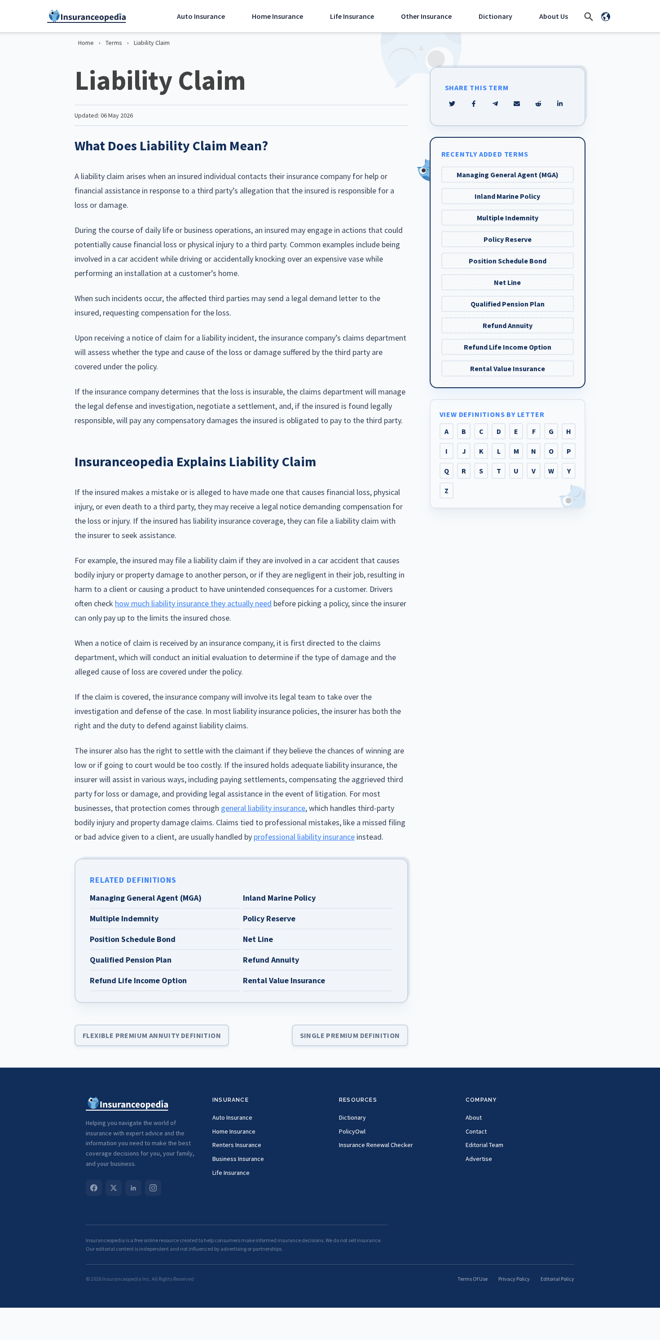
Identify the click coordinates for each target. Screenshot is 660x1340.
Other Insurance (426, 16)
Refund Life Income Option (507, 346)
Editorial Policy (557, 1278)
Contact (476, 1131)
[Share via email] (517, 103)
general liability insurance (263, 808)
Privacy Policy (514, 1278)
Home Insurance (277, 16)
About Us (553, 16)
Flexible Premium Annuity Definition (152, 1035)
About (474, 1117)
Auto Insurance (201, 16)
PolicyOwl (352, 1131)
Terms (114, 43)
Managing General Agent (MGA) (508, 174)
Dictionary (495, 16)
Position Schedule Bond (507, 260)
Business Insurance (238, 1159)
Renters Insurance (236, 1145)
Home (86, 43)
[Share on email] (538, 103)
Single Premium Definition (350, 1035)
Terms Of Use (473, 1278)
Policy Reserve (508, 239)
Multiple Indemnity (507, 217)
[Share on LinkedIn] (560, 103)
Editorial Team (484, 1145)
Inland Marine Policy (507, 196)
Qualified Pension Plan (508, 303)
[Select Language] (605, 16)
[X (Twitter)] (114, 1188)
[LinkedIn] (133, 1188)
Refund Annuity (507, 325)
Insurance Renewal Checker (376, 1145)
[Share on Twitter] (452, 103)
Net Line (507, 282)
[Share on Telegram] (495, 103)
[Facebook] (94, 1188)
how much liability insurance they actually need (193, 603)
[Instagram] (153, 1188)
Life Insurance (352, 16)
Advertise (479, 1159)
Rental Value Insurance (507, 368)
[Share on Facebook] (473, 103)
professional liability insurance (304, 837)
